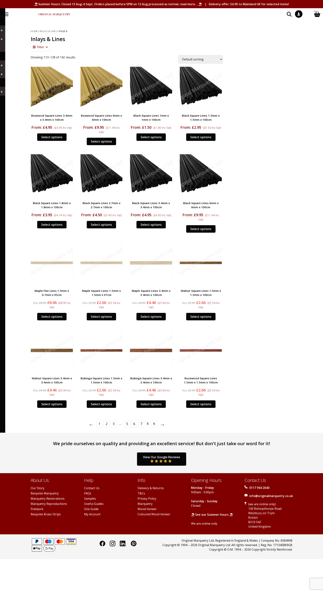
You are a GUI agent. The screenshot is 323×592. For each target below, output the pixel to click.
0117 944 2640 (259, 488)
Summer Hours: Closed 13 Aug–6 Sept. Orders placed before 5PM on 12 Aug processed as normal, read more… (118, 4)
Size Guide (91, 509)
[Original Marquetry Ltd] (54, 12)
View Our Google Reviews (161, 457)
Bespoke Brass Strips (46, 514)
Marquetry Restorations (47, 498)
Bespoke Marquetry (45, 493)
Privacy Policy (147, 498)
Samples (90, 498)
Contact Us (91, 488)
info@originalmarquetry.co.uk (271, 496)
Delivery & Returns (151, 488)
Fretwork (37, 509)
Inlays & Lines (48, 31)
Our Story (37, 488)
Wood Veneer (147, 509)
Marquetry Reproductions (49, 504)
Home (34, 31)
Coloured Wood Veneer (154, 514)
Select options (51, 137)
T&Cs (141, 493)
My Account (92, 514)
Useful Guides (94, 504)
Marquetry (145, 504)
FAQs (87, 493)
